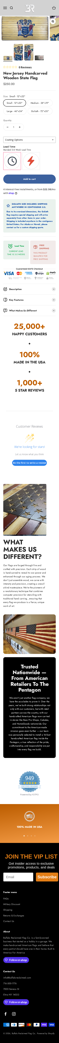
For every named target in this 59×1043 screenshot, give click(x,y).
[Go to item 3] (28, 52)
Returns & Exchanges (13, 915)
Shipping (7, 909)
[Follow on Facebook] (5, 1014)
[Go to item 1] (7, 58)
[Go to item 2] (18, 52)
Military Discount (11, 904)
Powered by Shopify (46, 1033)
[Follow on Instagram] (14, 1014)
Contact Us (8, 921)
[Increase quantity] (20, 127)
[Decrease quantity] (7, 127)
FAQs (6, 898)
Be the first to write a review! (29, 462)
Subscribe (47, 877)
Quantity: (7, 120)
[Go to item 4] (39, 58)
